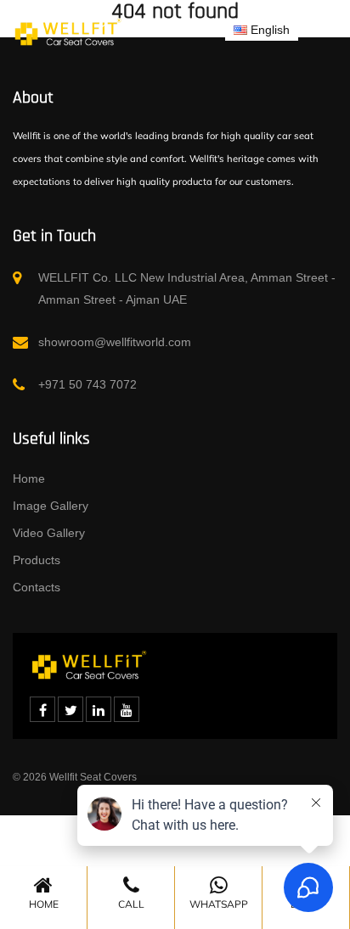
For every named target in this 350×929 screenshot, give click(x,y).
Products (36, 560)
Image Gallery (50, 505)
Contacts (36, 587)
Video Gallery (49, 533)
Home (29, 478)
